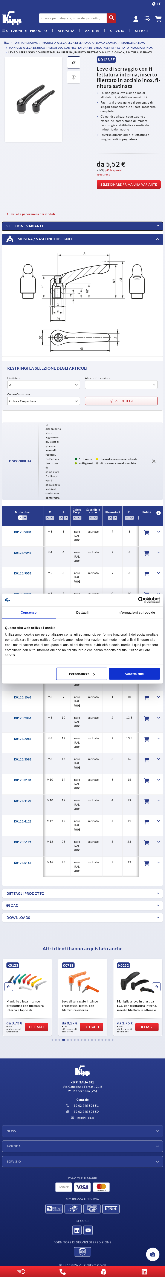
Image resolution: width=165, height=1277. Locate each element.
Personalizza (79, 674)
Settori (141, 30)
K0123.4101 (23, 800)
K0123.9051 (23, 573)
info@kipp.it (85, 1117)
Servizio (14, 1161)
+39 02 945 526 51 (85, 1105)
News (11, 1131)
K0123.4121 (23, 821)
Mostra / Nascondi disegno (44, 239)
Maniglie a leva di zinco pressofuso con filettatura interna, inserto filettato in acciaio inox (80, 48)
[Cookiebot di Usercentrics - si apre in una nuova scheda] (141, 600)
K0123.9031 (23, 532)
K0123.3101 (23, 780)
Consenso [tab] (29, 612)
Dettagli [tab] (82, 612)
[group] (36, 997)
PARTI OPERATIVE (25, 42)
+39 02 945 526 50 (85, 1111)
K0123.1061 (23, 697)
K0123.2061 (23, 718)
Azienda (92, 30)
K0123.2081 (23, 738)
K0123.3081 (23, 759)
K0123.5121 (23, 842)
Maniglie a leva (133, 42)
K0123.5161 (23, 862)
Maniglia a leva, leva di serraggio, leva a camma (79, 42)
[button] (52, 1040)
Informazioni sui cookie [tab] (136, 612)
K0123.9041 (23, 552)
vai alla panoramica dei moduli (33, 214)
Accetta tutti (134, 674)
